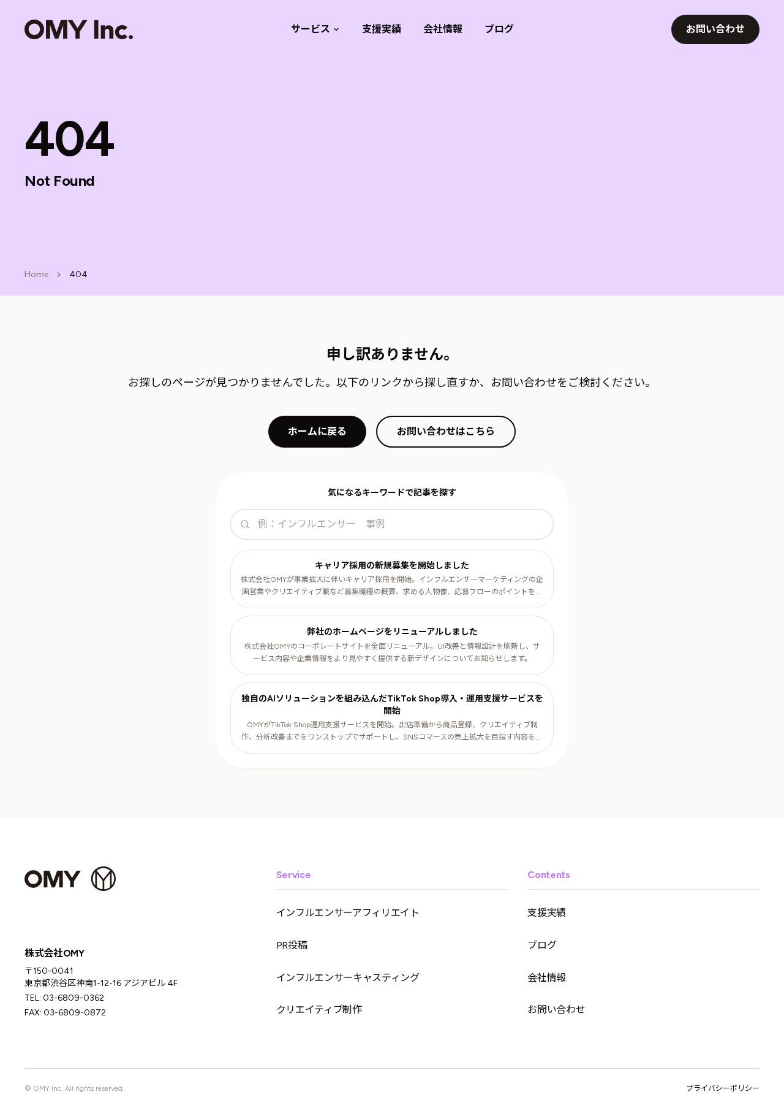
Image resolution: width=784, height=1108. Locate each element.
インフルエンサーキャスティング (348, 978)
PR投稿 (291, 945)
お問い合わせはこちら (446, 431)
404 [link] (78, 274)
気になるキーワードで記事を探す (392, 492)
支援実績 (381, 29)
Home (36, 274)
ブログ (499, 29)
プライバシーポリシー (723, 1088)
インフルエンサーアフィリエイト (348, 913)
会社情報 (442, 29)
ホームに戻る (317, 431)
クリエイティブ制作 (319, 1009)
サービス (310, 29)
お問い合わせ (715, 29)
